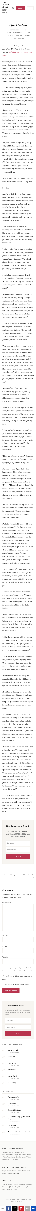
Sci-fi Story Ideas (12, 1189)
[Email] (27, 1208)
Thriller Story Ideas (15, 1187)
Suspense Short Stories (9, 1171)
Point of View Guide (9, 1157)
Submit (21, 8)
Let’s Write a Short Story (9, 1155)
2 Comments (19, 38)
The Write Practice (7, 1152)
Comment (6, 902)
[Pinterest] (21, 1208)
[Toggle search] (13, 8)
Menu (30, 8)
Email (5, 946)
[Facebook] (8, 1208)
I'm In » (18, 856)
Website (5, 957)
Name (5, 935)
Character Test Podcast (24, 1155)
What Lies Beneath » (27, 875)
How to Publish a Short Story (10, 1159)
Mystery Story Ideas (19, 1184)
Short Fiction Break (5, 4)
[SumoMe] (33, 1208)
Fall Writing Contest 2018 (20, 33)
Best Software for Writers (23, 1157)
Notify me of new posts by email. (17, 984)
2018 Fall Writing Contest (19, 35)
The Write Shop (19, 1152)
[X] (15, 1208)
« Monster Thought (9, 874)
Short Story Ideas (7, 1184)
